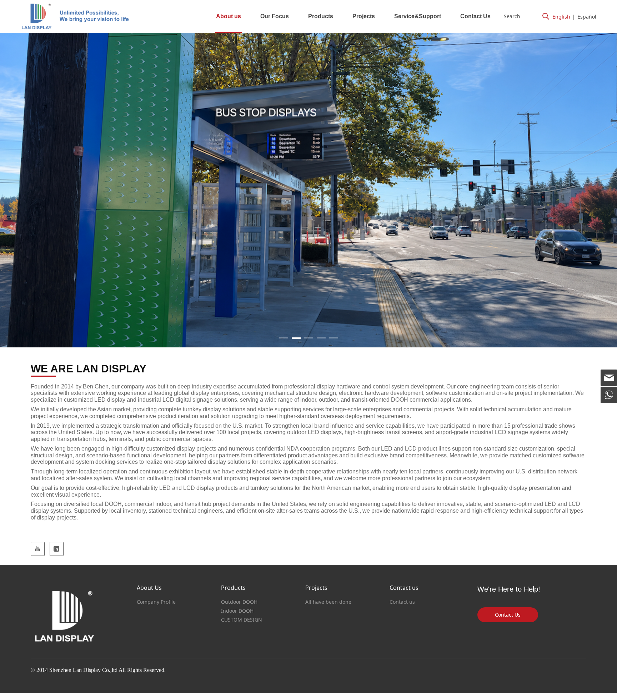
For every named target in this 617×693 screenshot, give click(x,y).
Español (586, 16)
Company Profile (156, 601)
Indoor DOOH (237, 610)
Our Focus (274, 16)
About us (228, 16)
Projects (363, 16)
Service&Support (417, 16)
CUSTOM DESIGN (241, 619)
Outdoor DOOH (239, 601)
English (561, 16)
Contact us (402, 601)
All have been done (328, 601)
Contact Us (475, 16)
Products (320, 16)
